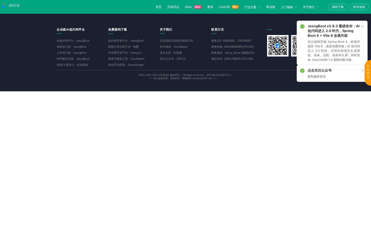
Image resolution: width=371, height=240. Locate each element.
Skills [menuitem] (192, 7)
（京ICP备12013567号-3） (218, 75)
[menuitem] (253, 6)
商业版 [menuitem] (270, 7)
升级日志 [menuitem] (173, 7)
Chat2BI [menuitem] (228, 7)
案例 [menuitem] (210, 7)
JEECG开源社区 (160, 75)
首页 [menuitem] (159, 7)
